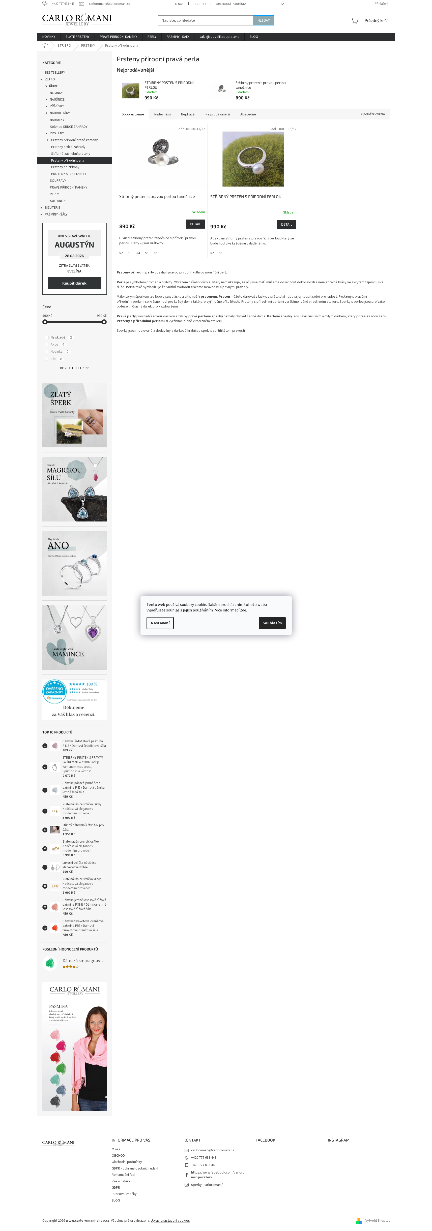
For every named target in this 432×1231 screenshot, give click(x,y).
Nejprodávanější (218, 114)
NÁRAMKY (57, 119)
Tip (56, 358)
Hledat (263, 20)
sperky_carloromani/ (207, 1184)
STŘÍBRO (52, 86)
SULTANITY (58, 200)
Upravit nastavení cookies (170, 1220)
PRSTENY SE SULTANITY (68, 173)
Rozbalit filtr (72, 368)
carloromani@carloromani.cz (212, 1150)
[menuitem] (48, 37)
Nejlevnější (162, 114)
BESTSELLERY (55, 72)
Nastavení (160, 623)
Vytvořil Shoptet (377, 1220)
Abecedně (248, 114)
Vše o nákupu (122, 1181)
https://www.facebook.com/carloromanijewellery (218, 1175)
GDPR (116, 1187)
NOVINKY (56, 93)
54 (138, 253)
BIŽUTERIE (52, 207)
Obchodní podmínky (231, 4)
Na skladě (61, 337)
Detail (195, 224)
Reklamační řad (123, 1174)
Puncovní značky (124, 1193)
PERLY (54, 194)
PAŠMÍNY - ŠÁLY (56, 214)
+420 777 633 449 (203, 1157)
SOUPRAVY (58, 180)
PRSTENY (57, 133)
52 (121, 253)
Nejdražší (188, 114)
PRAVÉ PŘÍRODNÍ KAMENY (68, 187)
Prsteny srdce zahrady (68, 146)
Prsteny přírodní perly (67, 160)
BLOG (116, 1200)
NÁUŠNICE (57, 99)
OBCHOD (199, 4)
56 (155, 253)
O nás (179, 4)
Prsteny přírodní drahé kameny (74, 140)
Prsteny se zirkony (65, 167)
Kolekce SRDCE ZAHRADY (69, 126)
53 (129, 253)
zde (243, 610)
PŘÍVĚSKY (57, 106)
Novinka (59, 351)
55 (147, 253)
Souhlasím (272, 623)
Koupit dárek (74, 283)
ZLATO (50, 79)
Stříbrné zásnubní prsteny (70, 153)
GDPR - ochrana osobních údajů (135, 1168)
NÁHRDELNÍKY (60, 113)
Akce (57, 344)
